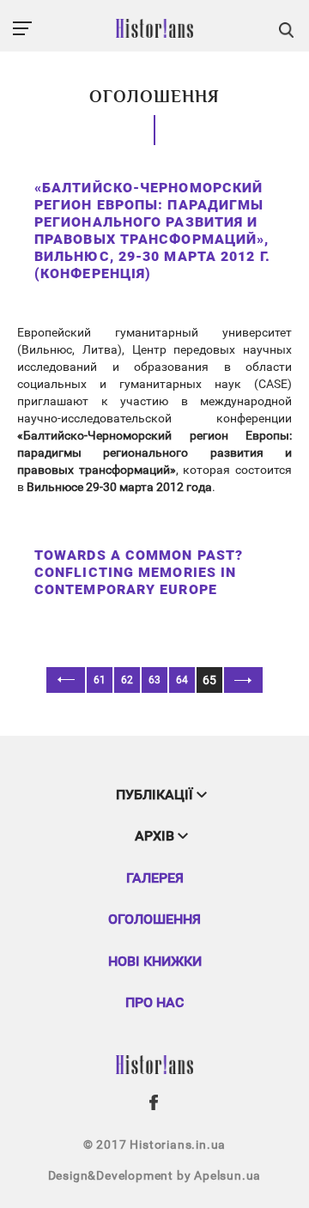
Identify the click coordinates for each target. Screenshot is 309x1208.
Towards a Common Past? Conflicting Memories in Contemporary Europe (138, 572)
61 (100, 680)
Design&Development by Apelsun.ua (155, 1175)
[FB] (154, 1102)
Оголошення (154, 919)
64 (182, 680)
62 (127, 680)
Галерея (155, 878)
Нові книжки (155, 961)
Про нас (154, 1002)
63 (154, 680)
